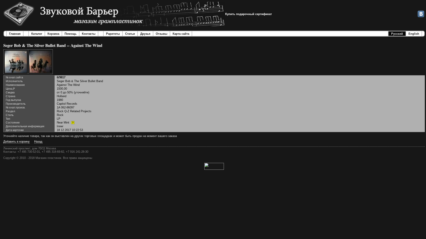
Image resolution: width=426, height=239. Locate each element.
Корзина (53, 33)
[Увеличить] (16, 62)
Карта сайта (181, 33)
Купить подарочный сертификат (248, 14)
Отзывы (161, 33)
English (413, 33)
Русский (397, 33)
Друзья (145, 33)
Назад (38, 141)
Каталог (36, 33)
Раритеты (113, 33)
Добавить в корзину (16, 141)
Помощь (71, 33)
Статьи (130, 33)
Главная (15, 33)
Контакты (88, 33)
